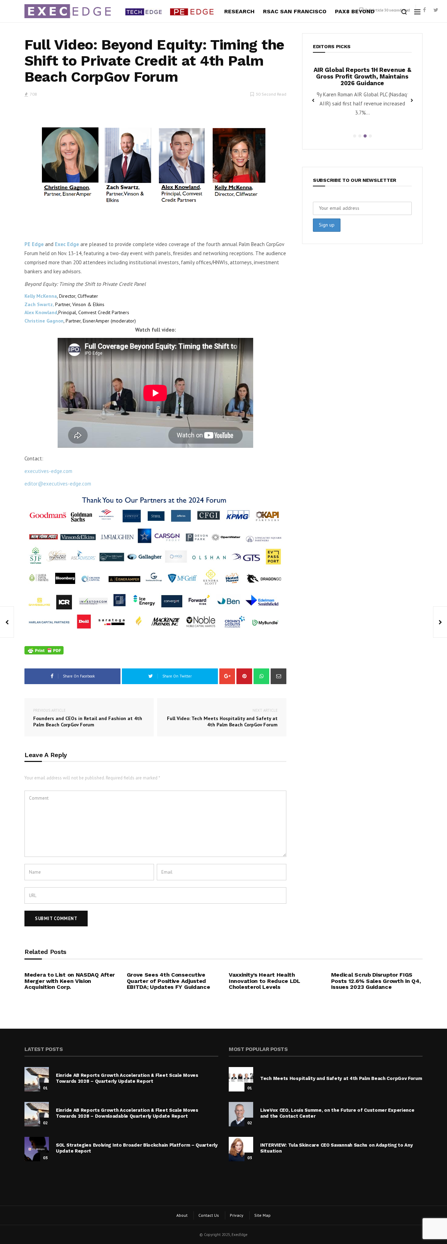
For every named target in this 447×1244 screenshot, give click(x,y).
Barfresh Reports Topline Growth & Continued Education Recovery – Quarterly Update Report (371, 76)
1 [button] (354, 136)
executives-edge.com (48, 471)
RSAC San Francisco (295, 11)
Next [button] (411, 100)
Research (239, 11)
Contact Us (208, 1215)
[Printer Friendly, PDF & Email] (44, 650)
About (182, 1215)
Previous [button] (313, 100)
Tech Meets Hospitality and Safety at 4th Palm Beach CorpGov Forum (341, 1078)
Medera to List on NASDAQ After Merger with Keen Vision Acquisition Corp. (69, 980)
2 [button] (359, 136)
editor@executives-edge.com (57, 483)
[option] (371, 93)
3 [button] (365, 136)
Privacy (236, 1215)
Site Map (262, 1215)
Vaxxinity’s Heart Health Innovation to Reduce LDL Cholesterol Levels (264, 980)
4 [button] (370, 136)
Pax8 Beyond (354, 11)
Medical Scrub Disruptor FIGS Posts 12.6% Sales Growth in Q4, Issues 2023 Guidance (376, 980)
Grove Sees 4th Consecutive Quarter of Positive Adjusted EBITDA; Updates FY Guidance (168, 980)
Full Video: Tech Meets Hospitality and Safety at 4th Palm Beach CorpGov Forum (222, 718)
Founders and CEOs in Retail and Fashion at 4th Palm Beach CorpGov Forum (87, 718)
